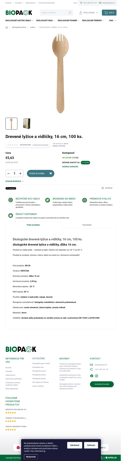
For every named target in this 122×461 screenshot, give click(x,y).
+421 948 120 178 (101, 369)
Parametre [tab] (87, 225)
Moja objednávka (11, 389)
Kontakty (18, 3)
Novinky (8, 3)
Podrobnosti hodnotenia (40, 145)
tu (44, 451)
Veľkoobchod (30, 3)
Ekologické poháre (39, 371)
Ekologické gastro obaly (41, 363)
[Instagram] (96, 375)
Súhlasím (91, 445)
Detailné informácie (13, 181)
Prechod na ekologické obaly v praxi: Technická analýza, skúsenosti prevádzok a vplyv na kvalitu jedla (70, 367)
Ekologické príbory (39, 375)
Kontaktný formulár (102, 384)
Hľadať (70, 13)
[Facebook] (92, 375)
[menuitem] (19, 20)
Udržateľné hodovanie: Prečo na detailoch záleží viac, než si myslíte (70, 377)
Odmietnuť (74, 445)
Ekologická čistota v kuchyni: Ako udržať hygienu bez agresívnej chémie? (70, 386)
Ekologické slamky (39, 379)
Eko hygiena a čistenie (40, 382)
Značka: (59, 146)
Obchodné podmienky (47, 3)
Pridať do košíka (36, 173)
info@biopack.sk (101, 365)
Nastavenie (31, 457)
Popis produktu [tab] (33, 225)
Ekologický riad (37, 367)
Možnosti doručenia (70, 166)
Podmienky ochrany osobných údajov (12, 384)
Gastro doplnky (38, 386)
